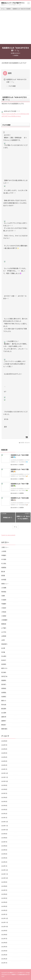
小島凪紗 (3, 608)
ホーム (15, 527)
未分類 (3, 648)
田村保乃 (3, 684)
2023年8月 (4, 886)
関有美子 (3, 725)
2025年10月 (4, 781)
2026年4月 (4, 757)
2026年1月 (4, 769)
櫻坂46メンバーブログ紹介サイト (13, 3)
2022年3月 (4, 955)
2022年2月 (4, 959)
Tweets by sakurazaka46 (8, 535)
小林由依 (3, 612)
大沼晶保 (3, 600)
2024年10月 (4, 830)
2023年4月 (4, 902)
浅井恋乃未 (4, 676)
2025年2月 (4, 813)
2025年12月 (4, 773)
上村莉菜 (3, 551)
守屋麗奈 (3, 604)
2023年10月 (4, 878)
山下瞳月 (3, 628)
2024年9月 (4, 834)
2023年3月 (4, 906)
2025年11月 (4, 777)
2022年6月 (4, 942)
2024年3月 (4, 858)
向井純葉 (3, 579)
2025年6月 (4, 797)
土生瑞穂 (3, 587)
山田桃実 (3, 636)
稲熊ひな (3, 700)
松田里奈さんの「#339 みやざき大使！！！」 (16, 80)
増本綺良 (3, 592)
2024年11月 (4, 826)
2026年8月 (4, 741)
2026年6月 (4, 749)
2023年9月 (4, 882)
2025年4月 (4, 805)
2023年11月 (4, 874)
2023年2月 (4, 910)
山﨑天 (3, 640)
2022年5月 (4, 946)
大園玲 (3, 596)
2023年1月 (4, 914)
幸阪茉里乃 (4, 644)
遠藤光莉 (3, 717)
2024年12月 (4, 821)
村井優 (3, 652)
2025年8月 (4, 789)
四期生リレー (5, 583)
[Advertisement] (15, 27)
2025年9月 (4, 785)
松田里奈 (16, 55)
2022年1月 (4, 963)
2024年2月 (4, 862)
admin (28, 442)
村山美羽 (3, 656)
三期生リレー (5, 547)
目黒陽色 (3, 692)
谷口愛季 (3, 713)
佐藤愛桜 (3, 567)
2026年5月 (4, 753)
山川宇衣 (3, 632)
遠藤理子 (3, 721)
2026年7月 (4, 745)
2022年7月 (4, 938)
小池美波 (3, 616)
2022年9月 (4, 930)
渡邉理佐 (3, 680)
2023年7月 (4, 890)
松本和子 (3, 660)
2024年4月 (4, 854)
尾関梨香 (3, 624)
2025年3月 (4, 809)
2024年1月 (4, 866)
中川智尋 (3, 559)
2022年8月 (4, 934)
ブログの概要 (12, 86)
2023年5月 (4, 898)
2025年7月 (4, 793)
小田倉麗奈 (4, 620)
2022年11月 (4, 922)
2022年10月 (4, 926)
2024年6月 (4, 846)
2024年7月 (4, 842)
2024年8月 (4, 838)
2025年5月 (4, 801)
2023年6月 (4, 894)
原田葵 (3, 575)
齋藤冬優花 (4, 729)
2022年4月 (4, 951)
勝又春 (3, 571)
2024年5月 (4, 850)
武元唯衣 (3, 672)
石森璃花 (3, 696)
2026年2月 (4, 765)
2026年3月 (4, 761)
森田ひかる (4, 668)
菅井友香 (3, 704)
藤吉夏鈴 (3, 708)
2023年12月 (4, 870)
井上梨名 (3, 563)
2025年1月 (4, 817)
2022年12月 (4, 918)
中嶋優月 (3, 555)
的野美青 (3, 688)
